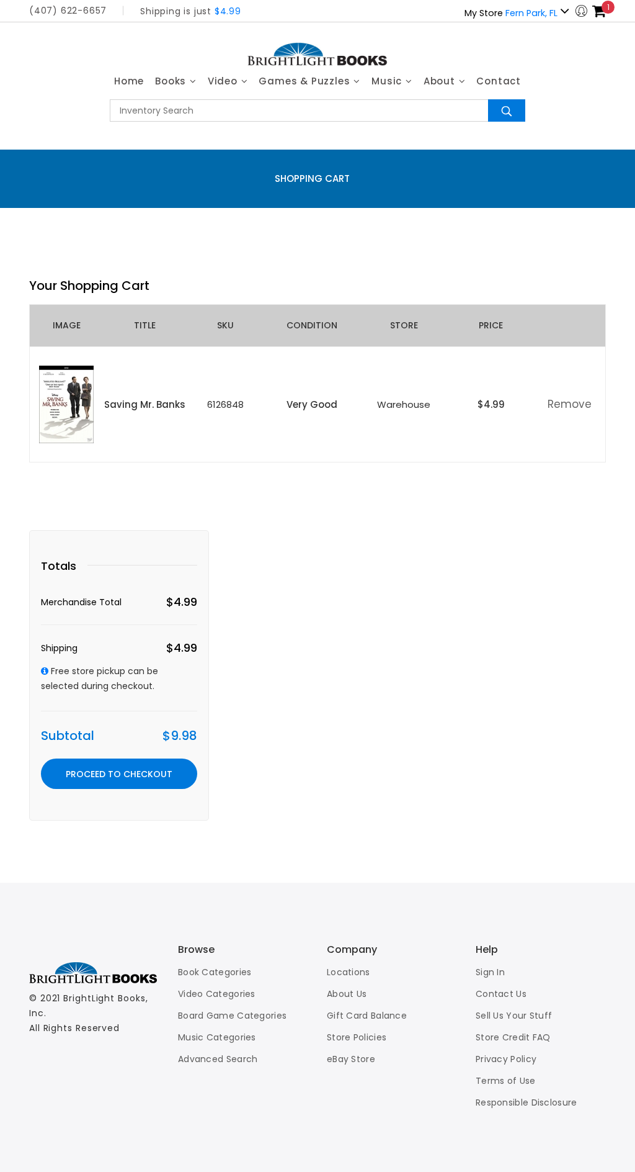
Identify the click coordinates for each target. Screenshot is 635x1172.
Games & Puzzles (306, 81)
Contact (498, 81)
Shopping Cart (312, 178)
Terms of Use (506, 1081)
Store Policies (356, 1037)
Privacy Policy (506, 1059)
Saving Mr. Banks (144, 404)
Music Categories (217, 1037)
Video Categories (216, 994)
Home (129, 81)
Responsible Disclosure (526, 1102)
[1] (599, 11)
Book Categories (215, 972)
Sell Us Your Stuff (514, 1015)
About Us (346, 994)
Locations (348, 972)
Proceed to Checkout (119, 774)
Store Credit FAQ (513, 1037)
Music (388, 81)
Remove (570, 404)
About (441, 81)
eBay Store (351, 1059)
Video (224, 81)
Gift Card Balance (367, 1015)
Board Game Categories (232, 1015)
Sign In (490, 972)
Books (172, 81)
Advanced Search (218, 1059)
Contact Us (501, 994)
